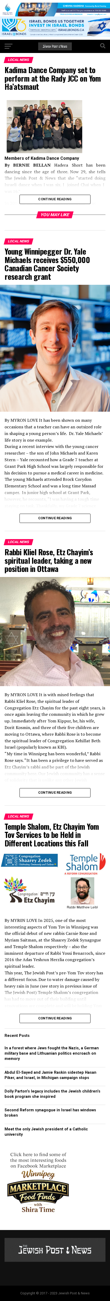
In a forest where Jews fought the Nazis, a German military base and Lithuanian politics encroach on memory (52, 1053)
